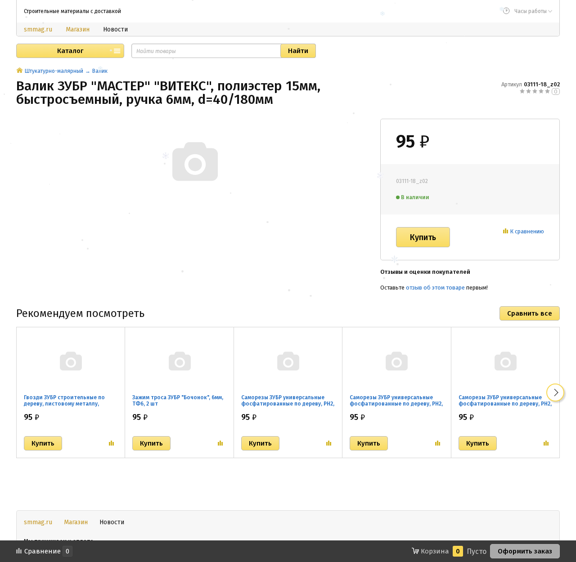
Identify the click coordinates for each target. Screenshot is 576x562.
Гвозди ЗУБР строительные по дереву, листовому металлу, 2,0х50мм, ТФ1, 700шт (64, 403)
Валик (100, 71)
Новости (115, 29)
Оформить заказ (525, 551)
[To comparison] (111, 443)
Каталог (70, 51)
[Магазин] (19, 71)
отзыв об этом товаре (435, 287)
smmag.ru (38, 29)
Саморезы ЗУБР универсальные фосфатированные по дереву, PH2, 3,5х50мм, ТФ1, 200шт (287, 403)
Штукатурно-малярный (54, 71)
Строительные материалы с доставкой (72, 11)
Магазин (78, 29)
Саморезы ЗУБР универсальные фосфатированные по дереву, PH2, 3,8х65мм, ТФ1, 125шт (396, 403)
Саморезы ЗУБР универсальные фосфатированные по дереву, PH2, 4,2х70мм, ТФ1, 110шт (505, 403)
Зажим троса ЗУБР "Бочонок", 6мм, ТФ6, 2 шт (177, 400)
